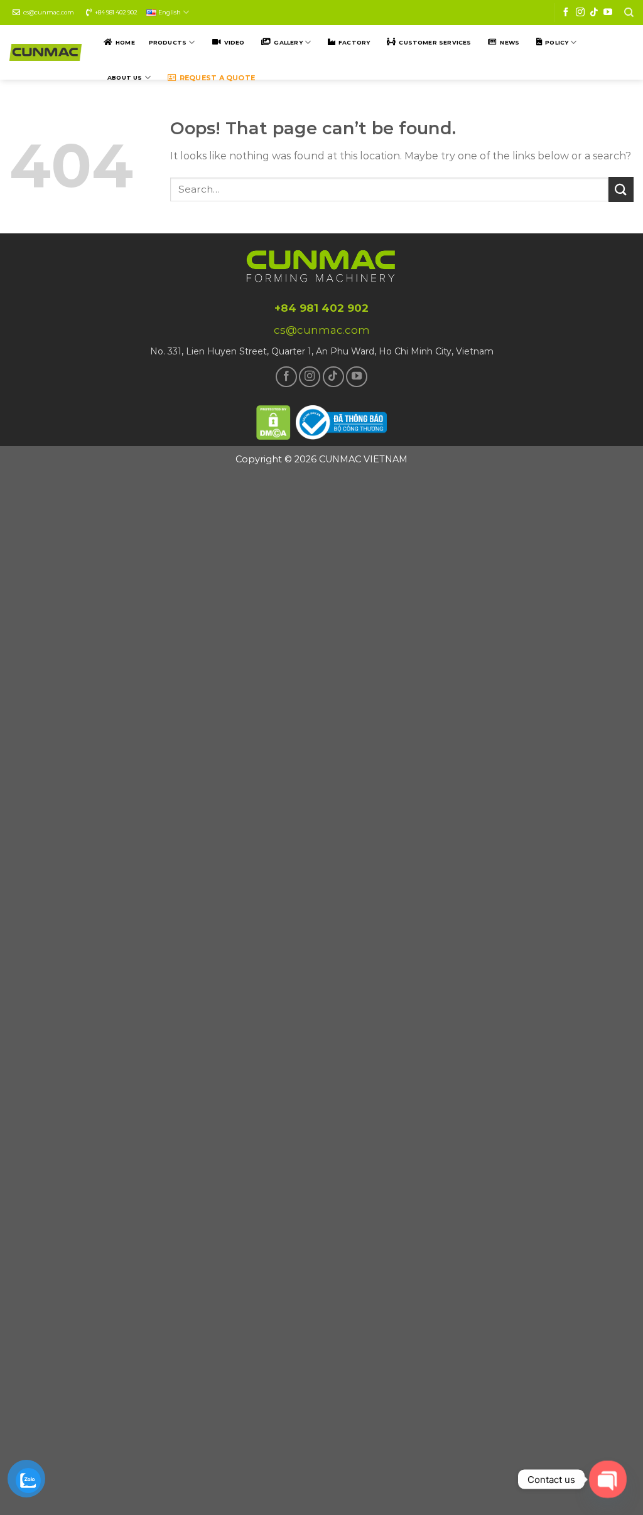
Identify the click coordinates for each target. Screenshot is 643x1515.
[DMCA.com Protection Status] (273, 420)
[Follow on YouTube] (607, 13)
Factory (354, 42)
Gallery (288, 42)
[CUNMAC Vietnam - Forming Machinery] (45, 52)
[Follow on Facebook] (565, 13)
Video (234, 42)
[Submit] (621, 189)
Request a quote (217, 77)
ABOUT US (124, 77)
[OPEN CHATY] (607, 1479)
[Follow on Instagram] (580, 13)
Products (167, 42)
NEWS (509, 42)
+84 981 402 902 (116, 12)
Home (125, 42)
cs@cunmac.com (48, 12)
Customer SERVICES (435, 42)
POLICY (556, 42)
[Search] (629, 12)
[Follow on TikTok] (594, 13)
